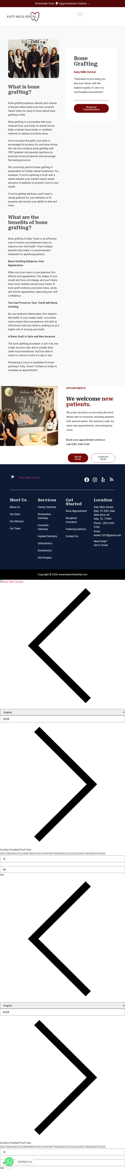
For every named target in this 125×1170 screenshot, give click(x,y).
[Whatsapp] (9, 1161)
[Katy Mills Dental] (62, 582)
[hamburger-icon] (80, 14)
